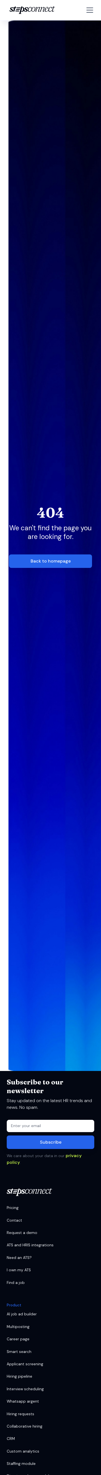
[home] (31, 10)
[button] (88, 10)
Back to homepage (51, 561)
